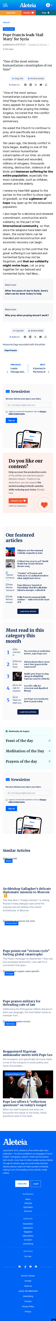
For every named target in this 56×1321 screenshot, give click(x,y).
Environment (11, 923)
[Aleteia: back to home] (28, 5)
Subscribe (10, 12)
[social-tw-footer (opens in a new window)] (30, 1266)
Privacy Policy (28, 1306)
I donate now (16, 500)
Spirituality (28, 1207)
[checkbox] (6, 412)
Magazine (28, 1232)
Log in (35, 1183)
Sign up (11, 420)
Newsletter (28, 1224)
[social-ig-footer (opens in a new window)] (36, 1266)
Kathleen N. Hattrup (38, 44)
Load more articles (28, 611)
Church (6, 22)
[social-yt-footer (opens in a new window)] (20, 1266)
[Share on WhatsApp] (46, 85)
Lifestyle (28, 1203)
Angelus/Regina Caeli (15, 1074)
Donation (28, 1239)
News (28, 1199)
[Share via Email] (41, 85)
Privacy (28, 1311)
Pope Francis (11, 350)
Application (28, 1228)
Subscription (28, 1235)
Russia (8, 861)
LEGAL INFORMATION (28, 1291)
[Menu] (10, 5)
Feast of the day (19, 741)
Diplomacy (10, 1024)
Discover (28, 1211)
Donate (27, 12)
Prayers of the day (21, 761)
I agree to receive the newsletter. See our (27, 412)
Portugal (9, 973)
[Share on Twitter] (36, 85)
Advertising (28, 1243)
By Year (28, 1256)
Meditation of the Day (25, 751)
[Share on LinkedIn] (30, 85)
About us (28, 1286)
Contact (28, 1301)
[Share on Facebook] (25, 85)
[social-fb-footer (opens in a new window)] (25, 1266)
